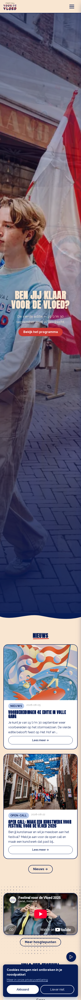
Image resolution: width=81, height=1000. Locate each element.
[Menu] (73, 6)
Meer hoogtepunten (40, 942)
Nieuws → (40, 869)
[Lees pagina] (71, 957)
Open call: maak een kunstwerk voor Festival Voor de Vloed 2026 (39, 824)
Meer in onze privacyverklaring (27, 979)
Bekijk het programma (40, 332)
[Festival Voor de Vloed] (9, 6)
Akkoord (23, 989)
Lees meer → (40, 740)
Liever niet (57, 989)
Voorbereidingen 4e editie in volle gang (37, 714)
